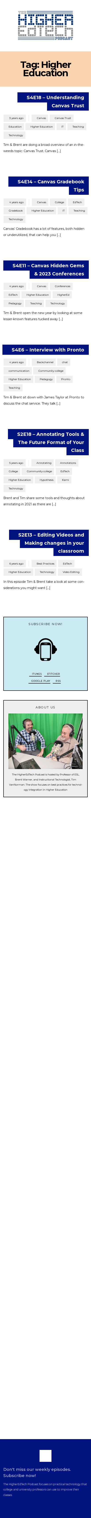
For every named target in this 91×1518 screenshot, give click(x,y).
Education (15, 126)
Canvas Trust (63, 118)
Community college (50, 370)
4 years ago (15, 202)
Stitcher (53, 674)
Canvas (41, 118)
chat (65, 362)
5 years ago (14, 463)
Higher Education (41, 126)
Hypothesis (46, 479)
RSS (58, 681)
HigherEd (63, 294)
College (59, 202)
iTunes (36, 674)
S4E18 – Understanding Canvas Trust (55, 101)
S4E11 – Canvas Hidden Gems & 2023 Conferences (48, 270)
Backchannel (45, 362)
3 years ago (14, 118)
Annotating (43, 463)
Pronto (65, 379)
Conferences (62, 286)
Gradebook (16, 210)
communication (19, 370)
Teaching (78, 126)
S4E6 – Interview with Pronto (48, 349)
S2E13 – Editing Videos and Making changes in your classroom (51, 543)
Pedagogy (15, 303)
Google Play (40, 681)
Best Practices (45, 563)
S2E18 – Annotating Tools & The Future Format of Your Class (50, 442)
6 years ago (14, 563)
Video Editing (71, 572)
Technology (16, 135)
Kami (65, 479)
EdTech (77, 202)
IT (62, 126)
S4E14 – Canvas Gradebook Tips (51, 185)
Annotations (68, 463)
